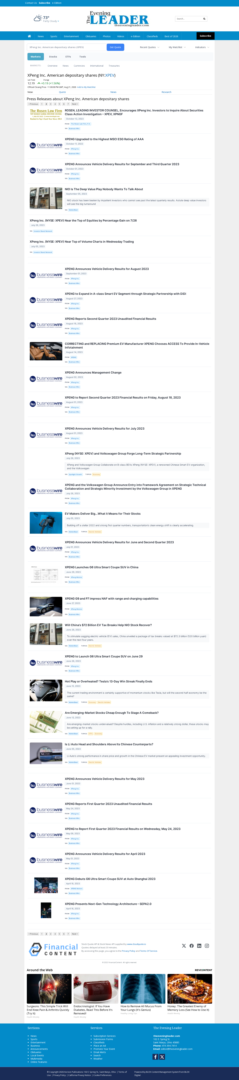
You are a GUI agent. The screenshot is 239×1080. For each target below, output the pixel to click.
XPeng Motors (76, 577)
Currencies (79, 65)
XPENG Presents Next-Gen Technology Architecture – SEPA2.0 (108, 904)
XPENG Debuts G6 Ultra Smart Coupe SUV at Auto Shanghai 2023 (110, 879)
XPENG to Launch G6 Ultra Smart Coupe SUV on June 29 (104, 656)
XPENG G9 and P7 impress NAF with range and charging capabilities (112, 598)
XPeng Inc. (75, 149)
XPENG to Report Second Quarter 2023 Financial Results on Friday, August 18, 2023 (123, 397)
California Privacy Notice (79, 1075)
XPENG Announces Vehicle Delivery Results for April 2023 (105, 854)
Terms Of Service (148, 950)
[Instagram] (207, 949)
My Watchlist (175, 47)
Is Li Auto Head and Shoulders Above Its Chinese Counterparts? (109, 744)
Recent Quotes (148, 47)
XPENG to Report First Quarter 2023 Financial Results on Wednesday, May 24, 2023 (122, 829)
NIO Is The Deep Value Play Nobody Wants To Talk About (104, 189)
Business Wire (74, 128)
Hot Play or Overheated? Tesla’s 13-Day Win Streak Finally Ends (108, 681)
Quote (62, 92)
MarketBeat (73, 210)
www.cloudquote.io (136, 944)
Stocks (53, 56)
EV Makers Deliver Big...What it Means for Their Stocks (103, 513)
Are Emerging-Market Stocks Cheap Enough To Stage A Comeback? (112, 712)
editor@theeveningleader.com (177, 1048)
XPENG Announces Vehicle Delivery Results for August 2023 (107, 269)
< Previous (33, 104)
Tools (82, 56)
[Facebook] (191, 949)
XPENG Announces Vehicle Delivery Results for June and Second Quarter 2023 (119, 542)
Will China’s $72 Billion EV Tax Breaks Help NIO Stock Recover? (108, 625)
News (66, 65)
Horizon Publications (73, 1072)
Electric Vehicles (95, 532)
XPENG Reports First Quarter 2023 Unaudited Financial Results (108, 804)
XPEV (109, 75)
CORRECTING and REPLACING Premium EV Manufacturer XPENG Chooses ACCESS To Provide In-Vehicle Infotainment (137, 345)
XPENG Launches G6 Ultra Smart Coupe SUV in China (101, 567)
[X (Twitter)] (184, 949)
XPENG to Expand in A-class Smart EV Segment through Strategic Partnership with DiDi (125, 293)
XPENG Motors (76, 888)
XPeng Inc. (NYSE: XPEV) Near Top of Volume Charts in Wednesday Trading (82, 241)
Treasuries (114, 65)
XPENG (73, 357)
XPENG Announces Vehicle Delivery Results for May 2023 (104, 779)
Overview (52, 65)
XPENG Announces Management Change (93, 372)
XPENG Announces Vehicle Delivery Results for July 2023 (104, 428)
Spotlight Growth (75, 474)
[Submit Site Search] (204, 18)
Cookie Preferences (102, 1075)
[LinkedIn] (199, 949)
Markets (36, 56)
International (96, 65)
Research (166, 92)
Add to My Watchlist (86, 87)
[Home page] (117, 18)
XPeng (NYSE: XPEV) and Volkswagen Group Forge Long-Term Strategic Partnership (123, 453)
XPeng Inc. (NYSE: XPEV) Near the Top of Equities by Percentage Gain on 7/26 (83, 220)
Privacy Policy (128, 950)
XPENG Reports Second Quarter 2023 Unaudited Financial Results (110, 318)
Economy (96, 474)
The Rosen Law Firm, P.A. (80, 124)
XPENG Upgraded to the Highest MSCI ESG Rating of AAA (104, 139)
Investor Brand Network (43, 231)
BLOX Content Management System (162, 1072)
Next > (75, 104)
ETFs (68, 56)
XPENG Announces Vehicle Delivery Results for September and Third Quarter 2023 (122, 164)
